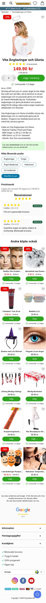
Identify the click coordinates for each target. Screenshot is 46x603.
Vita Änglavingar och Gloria (21, 12)
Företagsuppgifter (11, 536)
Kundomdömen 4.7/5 (33, 8)
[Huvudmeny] (3, 3)
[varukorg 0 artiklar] (42, 3)
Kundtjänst (7, 543)
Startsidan (4, 12)
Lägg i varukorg (31, 78)
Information (8, 528)
